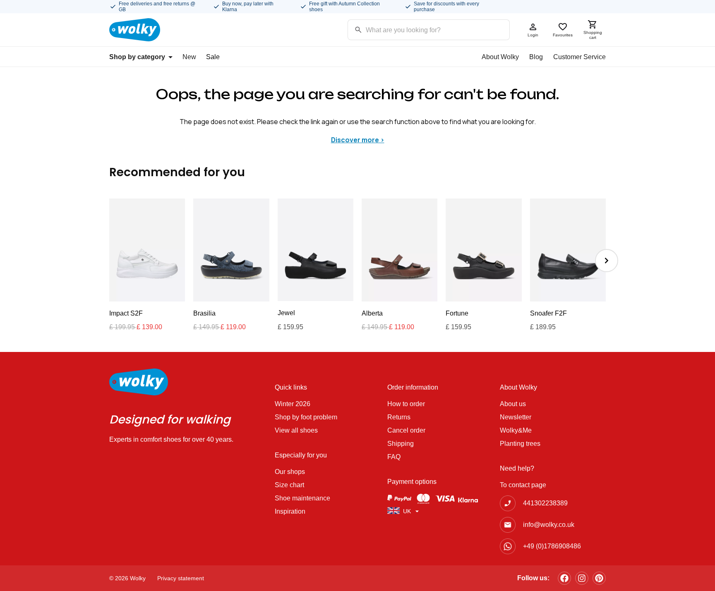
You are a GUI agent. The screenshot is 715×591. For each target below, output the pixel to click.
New (189, 56)
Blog (536, 56)
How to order (406, 403)
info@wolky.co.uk (548, 524)
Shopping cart (592, 35)
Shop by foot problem (306, 417)
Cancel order (406, 430)
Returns (398, 417)
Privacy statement (180, 578)
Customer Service (579, 56)
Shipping (400, 443)
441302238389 (545, 503)
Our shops (290, 471)
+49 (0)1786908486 (552, 546)
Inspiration (290, 511)
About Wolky (500, 56)
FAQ (394, 456)
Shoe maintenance (302, 498)
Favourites (563, 35)
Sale (213, 56)
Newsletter (515, 417)
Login (533, 35)
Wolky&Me (516, 430)
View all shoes (296, 430)
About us (513, 403)
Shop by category (137, 56)
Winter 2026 (292, 403)
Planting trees (520, 443)
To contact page (523, 484)
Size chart (289, 484)
